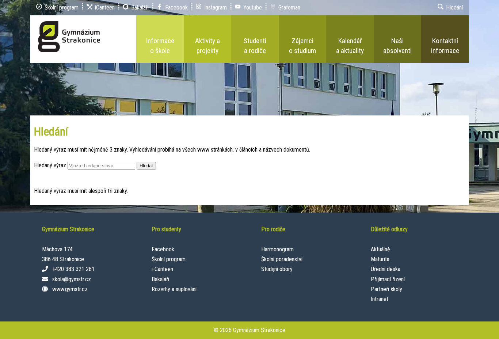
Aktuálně (380, 249)
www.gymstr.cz (70, 289)
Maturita (380, 259)
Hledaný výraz (50, 165)
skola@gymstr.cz (71, 279)
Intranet (379, 299)
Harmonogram (277, 249)
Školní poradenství (281, 259)
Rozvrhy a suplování (174, 289)
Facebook (163, 249)
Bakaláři (160, 279)
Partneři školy (386, 289)
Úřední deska (385, 269)
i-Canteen (162, 269)
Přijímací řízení (388, 279)
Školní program (169, 259)
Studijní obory (277, 269)
